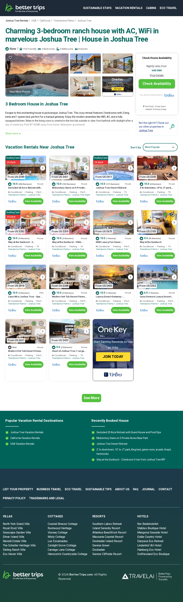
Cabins (151, 8)
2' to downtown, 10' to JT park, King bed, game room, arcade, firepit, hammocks (134, 452)
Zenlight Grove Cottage (62, 545)
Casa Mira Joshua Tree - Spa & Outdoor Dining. (25, 298)
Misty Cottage (56, 537)
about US (122, 489)
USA (33, 21)
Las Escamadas (58, 541)
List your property (18, 489)
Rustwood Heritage (60, 528)
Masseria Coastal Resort (107, 537)
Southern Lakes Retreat (107, 524)
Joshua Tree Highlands (83, 194)
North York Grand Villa (16, 524)
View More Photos (19, 92)
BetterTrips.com (81, 574)
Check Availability (157, 83)
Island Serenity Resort (106, 528)
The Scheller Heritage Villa (19, 545)
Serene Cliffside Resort (107, 554)
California (45, 21)
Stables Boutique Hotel (151, 528)
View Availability (33, 201)
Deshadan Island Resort (107, 541)
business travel (49, 489)
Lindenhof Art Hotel (149, 545)
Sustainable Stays (97, 8)
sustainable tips (98, 489)
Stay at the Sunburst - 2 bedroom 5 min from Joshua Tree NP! (131, 460)
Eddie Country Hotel (149, 537)
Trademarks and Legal (46, 498)
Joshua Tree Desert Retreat (111, 187)
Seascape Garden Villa (17, 532)
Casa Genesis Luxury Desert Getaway (155, 298)
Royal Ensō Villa (13, 528)
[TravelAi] (139, 576)
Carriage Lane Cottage (61, 550)
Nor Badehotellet (147, 524)
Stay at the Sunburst (150, 242)
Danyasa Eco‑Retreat (150, 541)
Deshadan (98, 550)
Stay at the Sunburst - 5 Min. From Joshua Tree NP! (67, 243)
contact (165, 489)
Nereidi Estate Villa (14, 541)
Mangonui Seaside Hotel (152, 532)
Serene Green (100, 545)
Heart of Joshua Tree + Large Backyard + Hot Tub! (68, 352)
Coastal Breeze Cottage (63, 524)
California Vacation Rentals (25, 438)
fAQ (135, 489)
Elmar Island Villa (13, 537)
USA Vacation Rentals (22, 444)
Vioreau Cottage (58, 532)
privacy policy (14, 498)
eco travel (168, 8)
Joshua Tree (84, 21)
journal (148, 489)
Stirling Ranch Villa (14, 550)
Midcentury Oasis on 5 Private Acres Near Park (68, 189)
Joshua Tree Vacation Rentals (26, 432)
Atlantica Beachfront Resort (109, 532)
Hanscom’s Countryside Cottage (67, 554)
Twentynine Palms (63, 21)
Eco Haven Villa (12, 554)
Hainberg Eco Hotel (149, 550)
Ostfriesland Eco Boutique (153, 554)
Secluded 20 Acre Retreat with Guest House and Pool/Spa (24, 189)
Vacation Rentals (128, 8)
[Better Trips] (28, 576)
